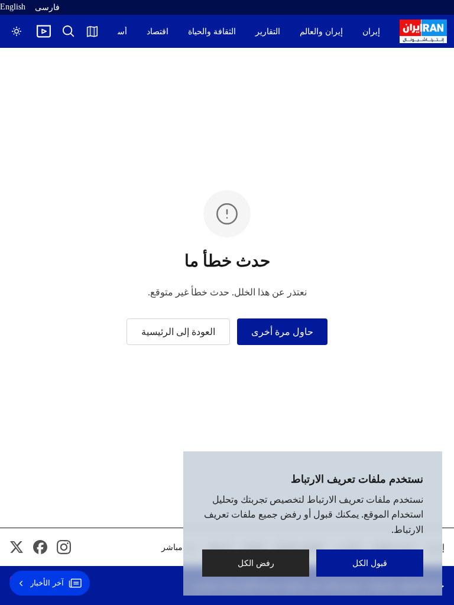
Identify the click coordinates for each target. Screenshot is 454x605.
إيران (371, 31)
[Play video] (44, 31)
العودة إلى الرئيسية (178, 332)
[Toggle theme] (16, 31)
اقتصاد (157, 31)
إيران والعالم (321, 31)
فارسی (47, 7)
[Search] (68, 31)
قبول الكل (369, 562)
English (12, 6)
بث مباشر (178, 547)
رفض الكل (256, 562)
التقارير (267, 31)
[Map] (92, 31)
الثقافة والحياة (212, 31)
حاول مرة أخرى (282, 332)
